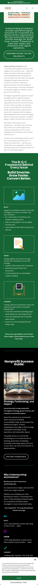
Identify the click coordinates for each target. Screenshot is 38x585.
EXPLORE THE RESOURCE (16, 457)
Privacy (25, 582)
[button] (35, 560)
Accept (19, 578)
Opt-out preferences (16, 582)
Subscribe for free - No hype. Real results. (19, 55)
